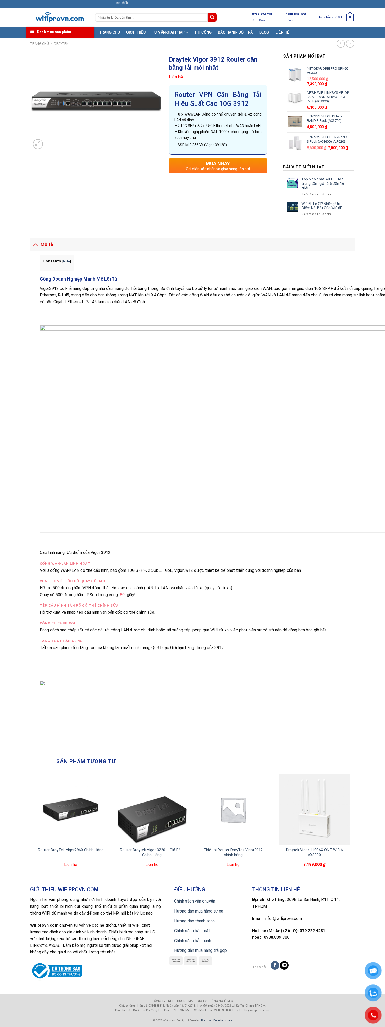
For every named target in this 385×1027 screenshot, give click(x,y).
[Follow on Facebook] (275, 965)
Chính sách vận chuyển (194, 901)
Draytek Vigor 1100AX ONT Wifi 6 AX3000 (314, 852)
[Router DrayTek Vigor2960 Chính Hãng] (70, 809)
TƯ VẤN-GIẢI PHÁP (168, 32)
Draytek (61, 44)
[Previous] (33, 828)
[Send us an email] (284, 965)
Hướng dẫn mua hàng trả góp (200, 950)
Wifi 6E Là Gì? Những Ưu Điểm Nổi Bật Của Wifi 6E (321, 206)
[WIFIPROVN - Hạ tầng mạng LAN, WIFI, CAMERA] (58, 17)
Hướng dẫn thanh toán (194, 921)
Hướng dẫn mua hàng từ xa (198, 911)
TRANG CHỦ (110, 32)
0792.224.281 (262, 14)
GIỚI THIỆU (136, 32)
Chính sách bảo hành (192, 940)
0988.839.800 (295, 14)
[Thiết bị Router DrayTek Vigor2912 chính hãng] (233, 809)
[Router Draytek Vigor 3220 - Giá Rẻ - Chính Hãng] (152, 809)
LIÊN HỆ (283, 32)
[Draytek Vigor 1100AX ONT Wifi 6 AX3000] (314, 809)
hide (66, 261)
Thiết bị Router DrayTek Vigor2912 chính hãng (233, 852)
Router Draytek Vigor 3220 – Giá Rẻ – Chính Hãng (152, 852)
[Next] (352, 828)
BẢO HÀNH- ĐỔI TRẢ (235, 32)
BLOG (264, 32)
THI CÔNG (203, 32)
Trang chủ (39, 44)
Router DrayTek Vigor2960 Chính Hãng (70, 850)
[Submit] (212, 17)
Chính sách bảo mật (192, 930)
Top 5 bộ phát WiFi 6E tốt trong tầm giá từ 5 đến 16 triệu (322, 183)
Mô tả (47, 244)
